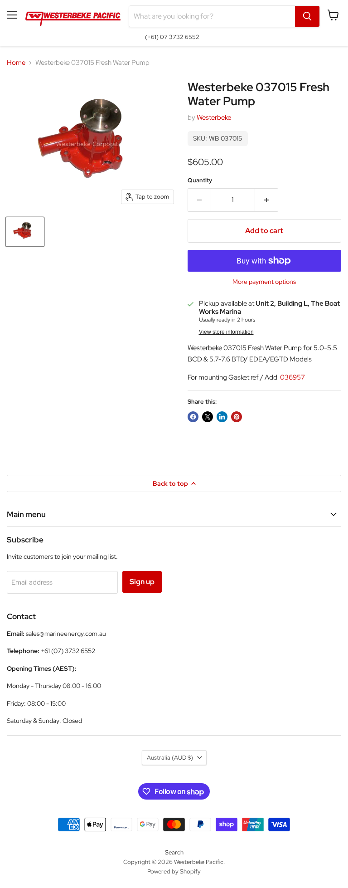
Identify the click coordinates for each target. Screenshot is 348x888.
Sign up (142, 581)
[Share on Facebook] (193, 416)
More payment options (264, 281)
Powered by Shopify (174, 871)
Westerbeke (214, 117)
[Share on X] (207, 416)
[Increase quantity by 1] (266, 200)
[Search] (307, 16)
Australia (170, 757)
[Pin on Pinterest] (236, 416)
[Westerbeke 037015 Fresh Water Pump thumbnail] (25, 231)
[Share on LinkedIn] (222, 416)
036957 (292, 377)
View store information (226, 332)
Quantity (200, 180)
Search (174, 852)
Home (16, 63)
